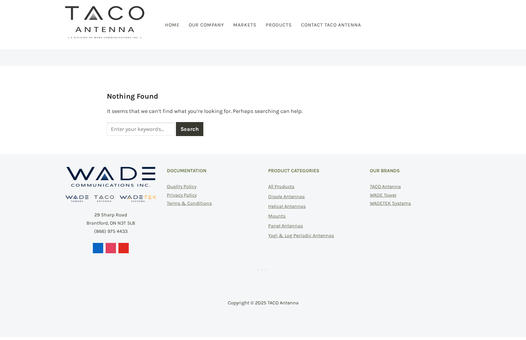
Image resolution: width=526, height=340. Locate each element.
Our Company (206, 25)
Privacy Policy (182, 195)
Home (172, 25)
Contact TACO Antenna (331, 25)
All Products (281, 186)
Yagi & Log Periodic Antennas (301, 235)
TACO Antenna (385, 186)
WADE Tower (383, 195)
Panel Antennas (285, 226)
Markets (245, 25)
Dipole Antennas (286, 196)
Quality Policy (181, 186)
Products (279, 25)
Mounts (277, 216)
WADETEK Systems (390, 203)
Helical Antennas (287, 206)
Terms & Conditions (189, 203)
